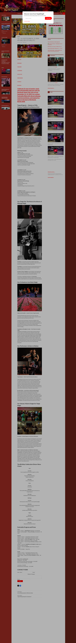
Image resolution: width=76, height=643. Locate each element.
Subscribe (48, 18)
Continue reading (27, 21)
